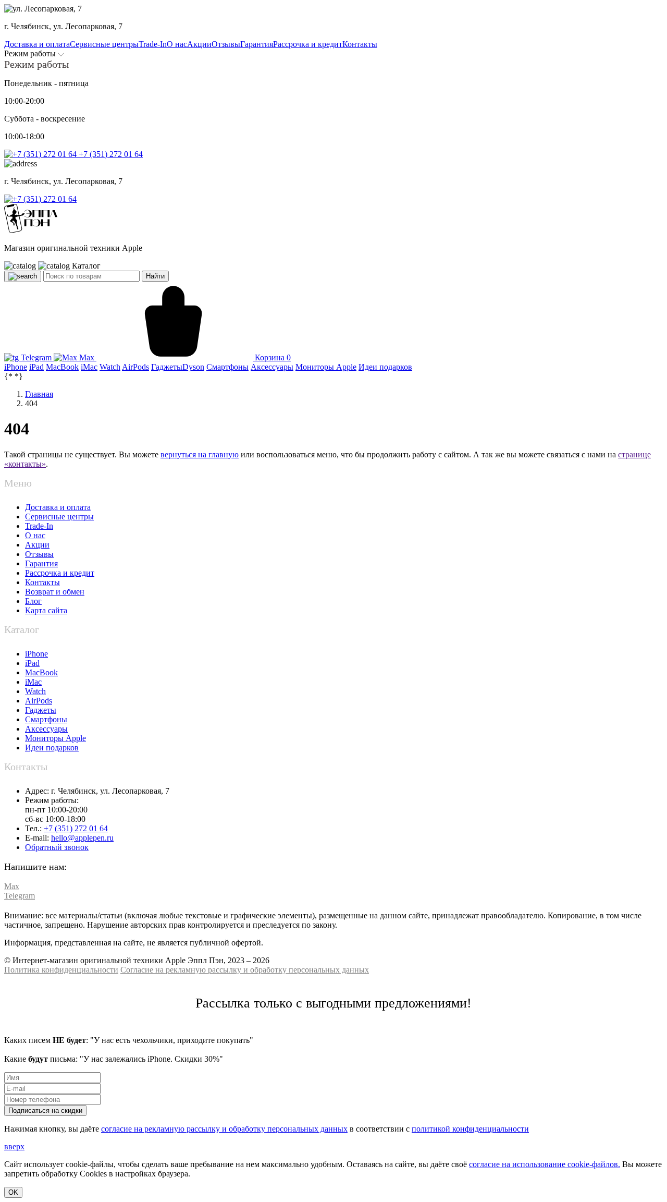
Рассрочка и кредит (59, 572)
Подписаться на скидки (45, 1110)
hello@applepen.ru (82, 837)
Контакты (42, 582)
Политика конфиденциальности (61, 969)
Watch (35, 691)
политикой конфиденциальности (470, 1128)
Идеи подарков (52, 747)
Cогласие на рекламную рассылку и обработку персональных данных (244, 969)
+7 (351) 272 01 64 (110, 154)
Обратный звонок (57, 847)
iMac (33, 681)
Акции (37, 544)
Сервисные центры (59, 516)
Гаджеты (40, 710)
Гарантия (41, 563)
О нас (35, 535)
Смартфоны (46, 719)
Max (86, 357)
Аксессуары (46, 728)
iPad (32, 663)
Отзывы (39, 554)
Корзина (272, 357)
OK (13, 1192)
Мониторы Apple (55, 738)
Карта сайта (46, 610)
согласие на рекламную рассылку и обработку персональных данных (224, 1128)
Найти (155, 276)
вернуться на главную (199, 454)
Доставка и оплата (58, 507)
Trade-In (39, 525)
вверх (14, 1146)
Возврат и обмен (54, 591)
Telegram (36, 357)
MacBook (41, 672)
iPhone (36, 653)
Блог (33, 601)
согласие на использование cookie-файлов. (544, 1164)
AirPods (38, 700)
